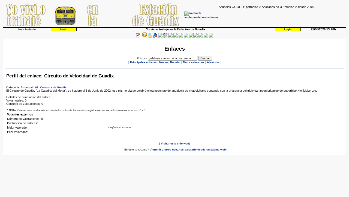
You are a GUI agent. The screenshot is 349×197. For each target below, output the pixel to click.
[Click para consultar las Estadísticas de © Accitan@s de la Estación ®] (170, 36)
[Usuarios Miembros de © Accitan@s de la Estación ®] (186, 36)
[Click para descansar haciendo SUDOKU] (165, 36)
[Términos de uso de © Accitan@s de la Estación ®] (206, 36)
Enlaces (142, 58)
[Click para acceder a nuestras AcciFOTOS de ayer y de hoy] (144, 36)
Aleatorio (213, 62)
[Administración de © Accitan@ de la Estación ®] (211, 36)
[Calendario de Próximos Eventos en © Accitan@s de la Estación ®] (181, 36)
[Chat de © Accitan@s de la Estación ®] (195, 36)
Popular (175, 62)
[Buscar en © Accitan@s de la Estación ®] (175, 36)
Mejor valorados (193, 62)
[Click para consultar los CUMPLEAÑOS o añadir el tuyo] (150, 36)
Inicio (63, 29)
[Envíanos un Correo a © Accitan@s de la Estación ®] (200, 36)
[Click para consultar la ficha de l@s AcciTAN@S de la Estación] (155, 36)
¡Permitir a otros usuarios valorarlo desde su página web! (188, 149)
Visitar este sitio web (175, 143)
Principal (27, 87)
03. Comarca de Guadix (51, 87)
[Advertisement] (282, 16)
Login (287, 29)
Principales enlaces (143, 62)
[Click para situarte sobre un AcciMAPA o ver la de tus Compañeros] (160, 36)
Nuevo (163, 62)
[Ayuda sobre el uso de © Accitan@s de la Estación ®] (191, 36)
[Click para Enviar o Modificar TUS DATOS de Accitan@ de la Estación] (138, 36)
